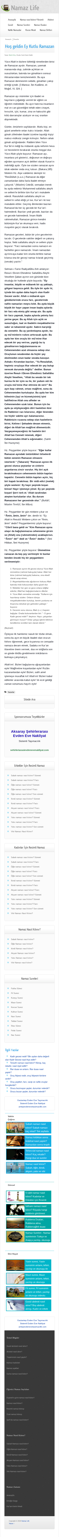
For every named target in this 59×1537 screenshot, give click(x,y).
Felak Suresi (16, 1030)
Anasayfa (12, 20)
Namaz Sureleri (23, 25)
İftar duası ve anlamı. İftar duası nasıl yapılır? (24, 1071)
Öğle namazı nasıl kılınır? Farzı (24, 789)
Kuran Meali (30, 30)
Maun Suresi (16, 1003)
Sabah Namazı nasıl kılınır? (22, 939)
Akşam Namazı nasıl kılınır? (23, 953)
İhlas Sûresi (16, 1026)
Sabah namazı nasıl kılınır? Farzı (25, 780)
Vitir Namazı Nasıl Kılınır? (22, 831)
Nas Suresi (15, 1035)
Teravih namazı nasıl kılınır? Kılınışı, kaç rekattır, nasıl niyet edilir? (25, 1064)
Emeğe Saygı (12, 1501)
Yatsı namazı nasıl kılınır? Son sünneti (27, 827)
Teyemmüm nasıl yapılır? (17, 1357)
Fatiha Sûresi (16, 988)
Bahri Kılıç (12, 55)
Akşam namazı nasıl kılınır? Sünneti (26, 813)
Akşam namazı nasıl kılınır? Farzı (25, 808)
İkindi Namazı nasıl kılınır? (17, 1455)
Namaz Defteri (46, 30)
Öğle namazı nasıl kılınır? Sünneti (25, 785)
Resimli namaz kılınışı (15, 1409)
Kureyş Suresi (17, 998)
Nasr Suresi (16, 1016)
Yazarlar (16, 39)
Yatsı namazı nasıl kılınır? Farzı (24, 822)
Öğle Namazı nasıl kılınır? (22, 944)
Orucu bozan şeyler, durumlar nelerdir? (28, 1091)
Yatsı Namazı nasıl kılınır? (22, 958)
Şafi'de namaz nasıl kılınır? (18, 1420)
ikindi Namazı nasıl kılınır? (22, 949)
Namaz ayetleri (13, 1368)
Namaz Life (25, 1521)
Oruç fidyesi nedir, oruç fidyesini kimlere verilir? (25, 1077)
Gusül (10, 25)
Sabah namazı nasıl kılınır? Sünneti (26, 775)
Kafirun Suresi (17, 1012)
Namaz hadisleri (13, 1363)
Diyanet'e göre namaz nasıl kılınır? (21, 1398)
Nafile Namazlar (14, 30)
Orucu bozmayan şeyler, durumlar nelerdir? (30, 1088)
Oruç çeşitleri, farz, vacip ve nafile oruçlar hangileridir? (26, 1083)
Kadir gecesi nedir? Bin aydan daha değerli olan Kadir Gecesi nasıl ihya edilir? (27, 1058)
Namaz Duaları (40, 25)
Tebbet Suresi (16, 1021)
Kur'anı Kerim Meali (14, 1506)
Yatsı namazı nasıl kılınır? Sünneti (25, 817)
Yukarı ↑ (12, 1523)
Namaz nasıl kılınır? (14, 1403)
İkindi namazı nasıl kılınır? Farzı (24, 803)
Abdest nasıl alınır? (14, 1352)
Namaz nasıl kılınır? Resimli (31, 20)
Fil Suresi (15, 993)
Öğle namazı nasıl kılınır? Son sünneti (27, 794)
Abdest (51, 20)
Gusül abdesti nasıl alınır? (17, 1346)
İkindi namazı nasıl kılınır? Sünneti (25, 799)
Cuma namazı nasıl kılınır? (17, 1374)
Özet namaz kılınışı (14, 1414)
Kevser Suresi (17, 1007)
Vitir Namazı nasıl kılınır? (21, 963)
